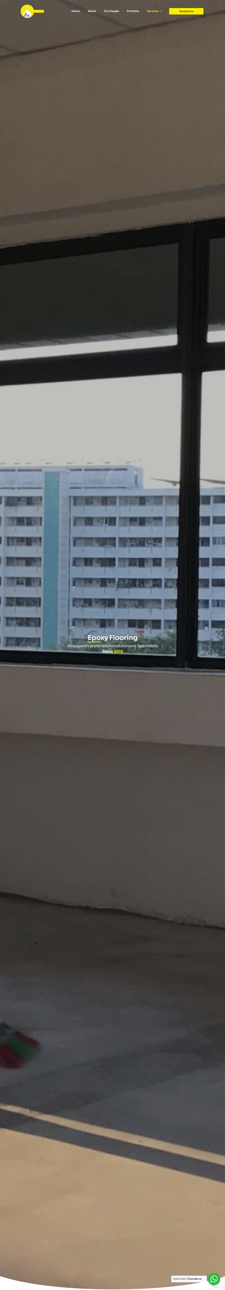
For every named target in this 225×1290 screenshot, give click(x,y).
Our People (111, 11)
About (92, 11)
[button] (154, 11)
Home (75, 11)
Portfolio (133, 11)
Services (153, 11)
